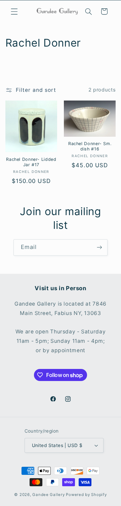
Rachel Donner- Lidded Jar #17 (31, 162)
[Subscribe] (99, 247)
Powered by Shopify (86, 494)
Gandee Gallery (48, 494)
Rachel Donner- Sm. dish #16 (89, 146)
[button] (14, 11)
